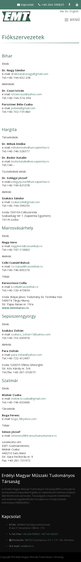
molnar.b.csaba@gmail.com (28, 398)
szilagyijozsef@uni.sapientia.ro (30, 182)
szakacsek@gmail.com (25, 202)
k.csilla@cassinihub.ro (24, 287)
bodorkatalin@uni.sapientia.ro (30, 161)
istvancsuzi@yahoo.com (26, 94)
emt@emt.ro (27, 546)
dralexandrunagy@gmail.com (29, 74)
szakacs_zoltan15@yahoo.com (30, 334)
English (74, 11)
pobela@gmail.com (23, 108)
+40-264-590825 (52, 4)
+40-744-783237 (49, 534)
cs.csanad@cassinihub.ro (27, 266)
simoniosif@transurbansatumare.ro (34, 435)
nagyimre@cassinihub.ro (26, 246)
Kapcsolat (27, 4)
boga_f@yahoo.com (24, 419)
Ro (66, 11)
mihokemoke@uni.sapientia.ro (30, 147)
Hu (62, 11)
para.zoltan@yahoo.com (26, 354)
